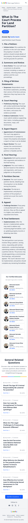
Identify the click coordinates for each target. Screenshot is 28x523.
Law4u (22, 519)
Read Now (5, 393)
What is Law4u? (20, 515)
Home (3, 7)
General (20, 7)
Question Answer (11, 7)
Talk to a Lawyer (11, 515)
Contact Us (10, 517)
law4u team (14, 37)
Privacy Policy (17, 517)
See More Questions (13, 497)
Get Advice (12, 290)
